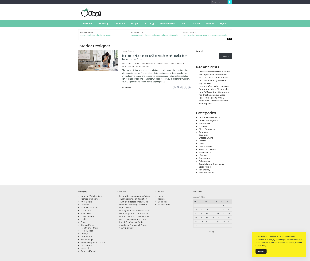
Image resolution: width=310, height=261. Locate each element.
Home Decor (128, 51)
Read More (126, 88)
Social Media (205, 166)
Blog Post (210, 23)
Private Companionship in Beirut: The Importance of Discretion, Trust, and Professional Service (214, 74)
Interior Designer (142, 67)
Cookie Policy (261, 245)
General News (205, 146)
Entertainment (206, 137)
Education (203, 135)
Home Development (178, 64)
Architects (126, 64)
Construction (162, 64)
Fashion (196, 23)
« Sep (211, 231)
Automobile (86, 23)
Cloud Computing (207, 129)
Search (199, 51)
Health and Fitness (168, 23)
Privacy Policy (164, 204)
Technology (149, 23)
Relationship (103, 23)
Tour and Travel (206, 172)
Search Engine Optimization (212, 164)
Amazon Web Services (209, 117)
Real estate (119, 23)
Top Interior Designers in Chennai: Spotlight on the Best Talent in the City (154, 57)
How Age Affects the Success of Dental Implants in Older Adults (105, 35)
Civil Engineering (148, 64)
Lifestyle (134, 23)
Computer (204, 132)
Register (223, 23)
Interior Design (128, 67)
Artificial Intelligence (208, 120)
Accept (261, 251)
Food (201, 143)
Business (203, 126)
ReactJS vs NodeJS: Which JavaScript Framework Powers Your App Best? (209, 36)
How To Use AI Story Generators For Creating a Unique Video (156, 35)
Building (136, 64)
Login (184, 23)
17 (196, 217)
